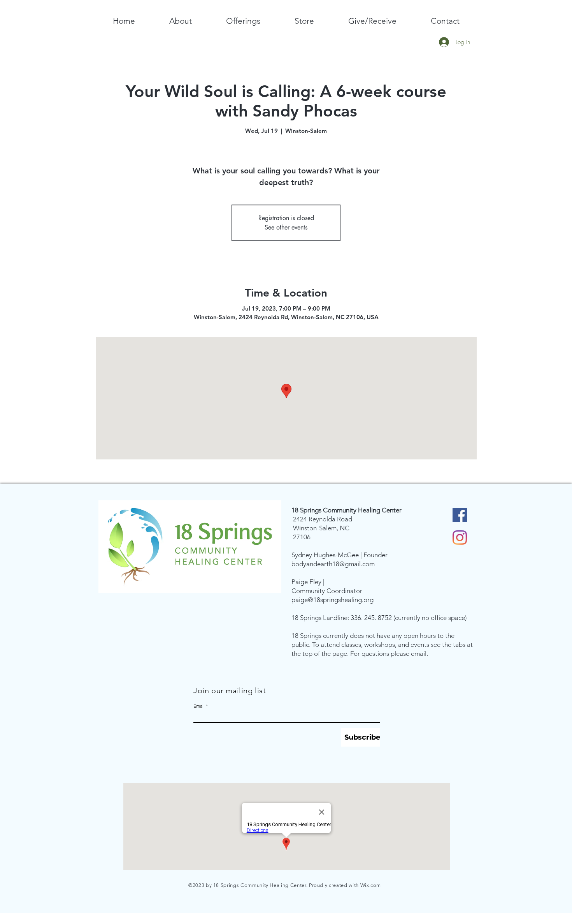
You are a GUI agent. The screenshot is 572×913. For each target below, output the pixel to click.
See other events (286, 227)
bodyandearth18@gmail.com (333, 564)
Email (199, 706)
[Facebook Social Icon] (460, 515)
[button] (180, 21)
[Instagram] (460, 537)
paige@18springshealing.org (332, 600)
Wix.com (370, 885)
